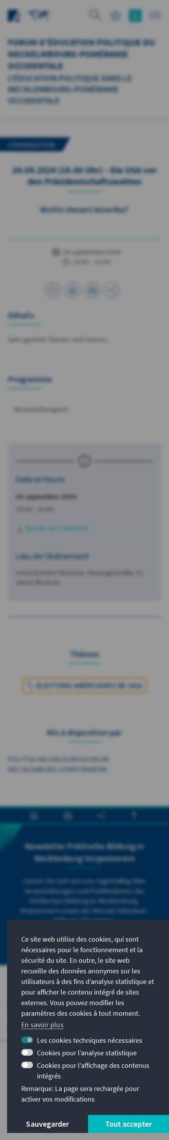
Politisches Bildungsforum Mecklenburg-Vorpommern (58, 764)
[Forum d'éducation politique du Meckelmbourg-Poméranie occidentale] (39, 14)
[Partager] (112, 290)
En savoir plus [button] (42, 1024)
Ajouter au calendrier (56, 527)
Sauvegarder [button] (47, 1124)
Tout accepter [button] (128, 1124)
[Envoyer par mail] (92, 290)
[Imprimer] (73, 290)
